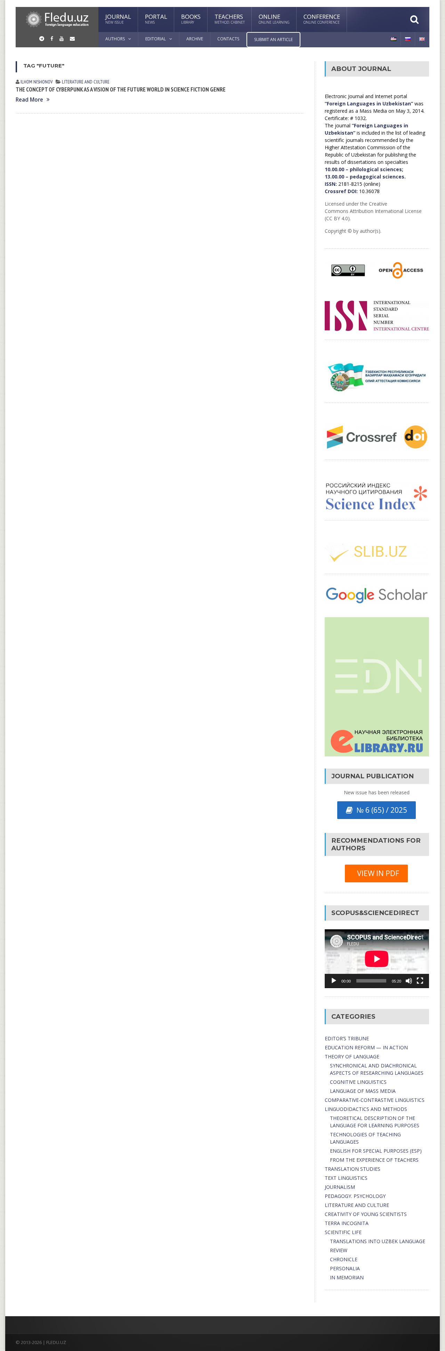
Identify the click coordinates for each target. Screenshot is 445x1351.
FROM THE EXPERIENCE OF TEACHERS (374, 1160)
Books (191, 19)
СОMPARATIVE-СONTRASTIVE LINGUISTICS (374, 1100)
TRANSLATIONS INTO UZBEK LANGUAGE (377, 1241)
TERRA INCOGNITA (347, 1223)
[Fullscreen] (419, 980)
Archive (194, 39)
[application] (377, 958)
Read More (29, 99)
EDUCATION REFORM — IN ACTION (366, 1047)
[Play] (333, 980)
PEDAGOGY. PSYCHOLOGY (355, 1196)
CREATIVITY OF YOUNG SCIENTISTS (366, 1214)
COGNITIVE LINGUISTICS (358, 1082)
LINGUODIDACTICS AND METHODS (366, 1109)
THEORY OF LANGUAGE (352, 1056)
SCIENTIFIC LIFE (343, 1232)
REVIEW (338, 1250)
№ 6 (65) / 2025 (380, 810)
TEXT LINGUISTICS (346, 1178)
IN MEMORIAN (347, 1277)
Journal (118, 19)
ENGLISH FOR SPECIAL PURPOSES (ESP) (376, 1150)
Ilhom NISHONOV (36, 82)
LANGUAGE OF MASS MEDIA (363, 1091)
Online (274, 19)
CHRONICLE (343, 1259)
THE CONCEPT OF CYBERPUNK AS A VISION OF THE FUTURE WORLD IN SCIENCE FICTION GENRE (121, 89)
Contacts (228, 39)
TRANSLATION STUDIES (352, 1169)
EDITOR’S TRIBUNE (347, 1038)
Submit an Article (273, 39)
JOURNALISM (340, 1187)
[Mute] (408, 980)
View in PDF (376, 873)
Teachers (230, 19)
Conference (322, 19)
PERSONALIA (345, 1268)
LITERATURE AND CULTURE (86, 82)
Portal (156, 19)
